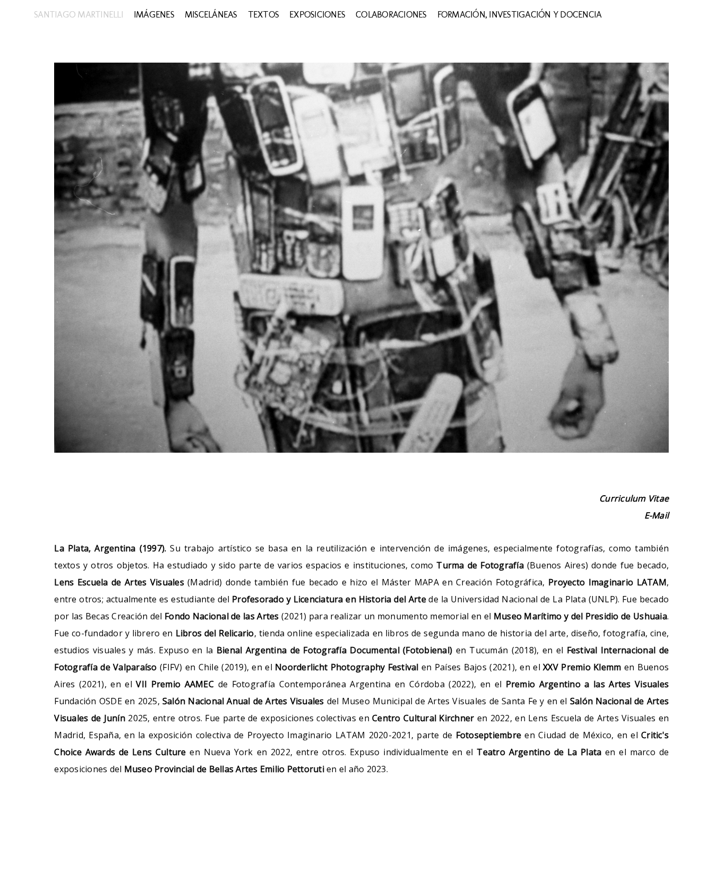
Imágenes (154, 14)
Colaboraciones (391, 14)
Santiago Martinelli (78, 14)
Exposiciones (317, 14)
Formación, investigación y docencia (519, 14)
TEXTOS (263, 14)
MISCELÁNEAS (211, 14)
